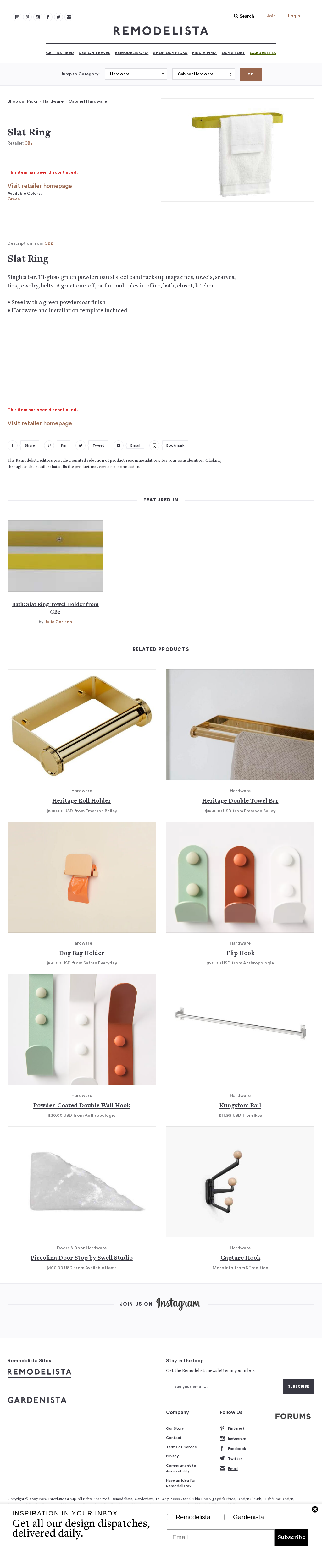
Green (14, 199)
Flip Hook (240, 953)
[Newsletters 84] (68, 17)
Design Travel (94, 53)
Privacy (172, 1456)
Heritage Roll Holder (81, 801)
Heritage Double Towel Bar (240, 801)
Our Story (233, 53)
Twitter (235, 1458)
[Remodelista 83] (58, 17)
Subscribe (291, 1537)
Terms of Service (181, 1447)
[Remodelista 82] (48, 17)
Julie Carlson (58, 622)
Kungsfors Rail (240, 1106)
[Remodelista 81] (37, 17)
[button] (242, 16)
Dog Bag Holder (81, 953)
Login (294, 16)
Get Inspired (60, 53)
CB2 (29, 143)
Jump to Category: (80, 74)
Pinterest (236, 1428)
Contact (174, 1437)
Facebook (237, 1448)
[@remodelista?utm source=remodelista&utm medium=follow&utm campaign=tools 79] (17, 17)
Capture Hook (240, 1258)
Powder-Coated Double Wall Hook (81, 1106)
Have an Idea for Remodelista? (181, 1483)
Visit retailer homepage (40, 186)
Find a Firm (204, 53)
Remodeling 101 (131, 53)
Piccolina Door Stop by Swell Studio (82, 1258)
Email (233, 1469)
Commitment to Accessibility (181, 1468)
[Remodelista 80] (27, 17)
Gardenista (263, 53)
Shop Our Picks (170, 53)
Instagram (237, 1438)
